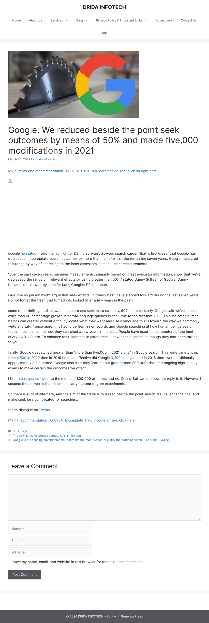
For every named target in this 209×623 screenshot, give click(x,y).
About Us (35, 20)
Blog (79, 20)
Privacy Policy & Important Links (119, 20)
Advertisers (164, 20)
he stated (29, 253)
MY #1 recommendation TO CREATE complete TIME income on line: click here (71, 420)
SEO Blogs (20, 431)
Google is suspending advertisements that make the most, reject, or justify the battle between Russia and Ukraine (91, 440)
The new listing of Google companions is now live (47, 435)
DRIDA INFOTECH (104, 7)
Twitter (44, 410)
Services (56, 20)
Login (105, 33)
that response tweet (33, 379)
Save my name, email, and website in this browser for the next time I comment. (78, 562)
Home (16, 20)
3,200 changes (123, 358)
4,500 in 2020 (28, 358)
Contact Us (189, 20)
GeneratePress (132, 616)
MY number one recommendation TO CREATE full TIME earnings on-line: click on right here (82, 171)
